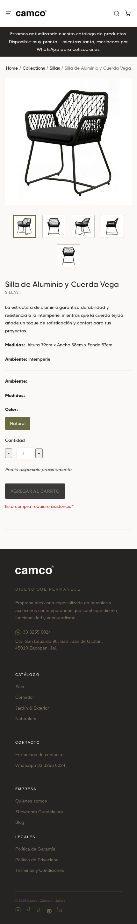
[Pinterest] (49, 911)
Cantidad (15, 440)
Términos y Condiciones (39, 870)
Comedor (24, 697)
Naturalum (25, 718)
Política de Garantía (35, 848)
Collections (34, 68)
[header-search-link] (116, 13)
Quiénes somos (31, 800)
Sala (19, 686)
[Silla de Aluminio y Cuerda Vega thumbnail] (24, 226)
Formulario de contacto (38, 754)
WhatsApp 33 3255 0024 (40, 765)
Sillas (55, 68)
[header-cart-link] (127, 13)
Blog (19, 822)
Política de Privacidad (37, 859)
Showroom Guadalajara (39, 811)
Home (12, 68)
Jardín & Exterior (32, 708)
